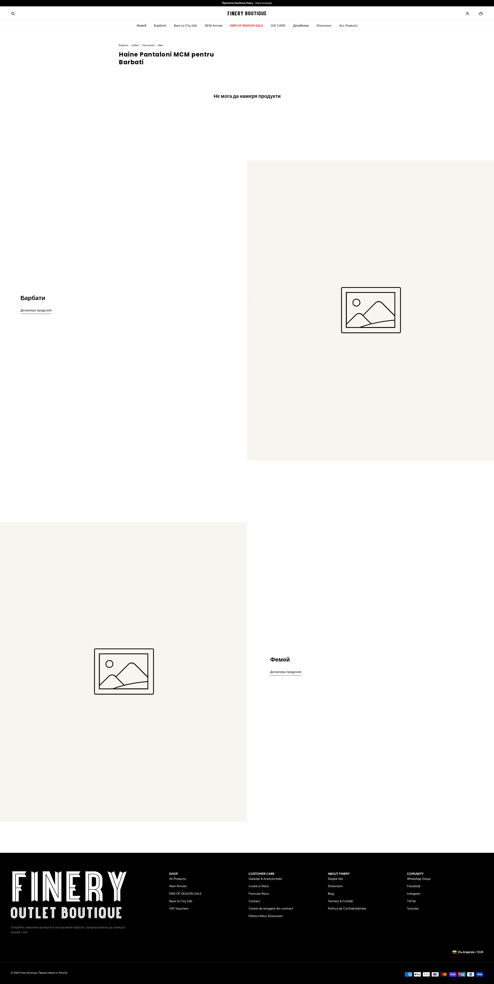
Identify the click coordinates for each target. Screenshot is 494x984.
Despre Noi (335, 879)
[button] (13, 13)
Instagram (413, 893)
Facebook (413, 886)
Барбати (160, 25)
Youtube (413, 908)
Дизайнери (301, 25)
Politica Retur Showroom (266, 916)
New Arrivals (178, 886)
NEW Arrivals (213, 25)
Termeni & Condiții (340, 901)
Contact (254, 901)
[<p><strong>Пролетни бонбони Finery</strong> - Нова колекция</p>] (247, 3)
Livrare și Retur (259, 886)
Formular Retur (259, 893)
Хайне (135, 45)
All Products (177, 879)
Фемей (141, 25)
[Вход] (467, 13)
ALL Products (348, 25)
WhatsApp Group (419, 879)
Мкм (160, 45)
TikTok (411, 901)
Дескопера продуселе (36, 310)
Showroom (324, 25)
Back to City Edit (185, 25)
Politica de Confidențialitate (347, 908)
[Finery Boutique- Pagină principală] (247, 13)
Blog (331, 893)
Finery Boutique (28, 972)
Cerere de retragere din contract (271, 908)
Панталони (148, 45)
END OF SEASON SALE (246, 25)
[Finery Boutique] (69, 895)
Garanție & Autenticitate (265, 879)
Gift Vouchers (178, 908)
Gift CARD (278, 25)
